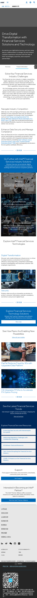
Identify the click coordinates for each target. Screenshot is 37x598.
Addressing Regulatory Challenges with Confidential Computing (15, 438)
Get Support (18, 478)
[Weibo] (6, 543)
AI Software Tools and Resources (13, 445)
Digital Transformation (11, 255)
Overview (7, 67)
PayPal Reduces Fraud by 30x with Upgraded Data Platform (16, 364)
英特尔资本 (4, 513)
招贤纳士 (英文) (6, 537)
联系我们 (4, 525)
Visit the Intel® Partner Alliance (18, 500)
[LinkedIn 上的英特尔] (2, 543)
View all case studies (18, 337)
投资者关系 (4, 521)
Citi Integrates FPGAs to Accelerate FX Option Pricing (17, 391)
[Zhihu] (19, 543)
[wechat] (10, 543)
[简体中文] (30, 2)
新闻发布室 (4, 529)
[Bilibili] (14, 543)
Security (5, 290)
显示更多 (19, 150)
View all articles (18, 416)
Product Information (22, 67)
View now (19, 322)
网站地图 (4, 533)
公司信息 (4, 509)
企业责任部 (4, 517)
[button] (18, 127)
